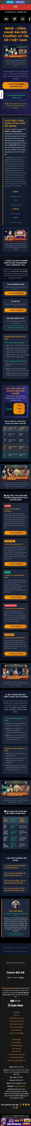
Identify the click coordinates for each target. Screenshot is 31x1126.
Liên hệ (16, 1015)
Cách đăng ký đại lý (16, 1057)
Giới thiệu (16, 1012)
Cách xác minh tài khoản (16, 1054)
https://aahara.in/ (20, 1086)
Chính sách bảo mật (16, 1021)
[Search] (28, 7)
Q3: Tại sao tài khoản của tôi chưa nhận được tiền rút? (14, 882)
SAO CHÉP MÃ (19, 408)
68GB (25, 271)
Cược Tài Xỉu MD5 (16, 533)
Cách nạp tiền (16, 1048)
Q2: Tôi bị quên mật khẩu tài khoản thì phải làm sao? (14, 874)
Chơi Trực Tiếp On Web (16, 327)
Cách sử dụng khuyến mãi (16, 1060)
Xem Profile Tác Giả (16, 934)
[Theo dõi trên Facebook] (21, 1105)
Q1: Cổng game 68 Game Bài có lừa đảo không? (14, 867)
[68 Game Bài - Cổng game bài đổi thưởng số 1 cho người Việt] (15, 7)
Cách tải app (16, 1039)
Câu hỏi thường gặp (16, 1033)
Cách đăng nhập (16, 1045)
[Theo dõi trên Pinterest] (23, 1105)
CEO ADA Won (16, 1030)
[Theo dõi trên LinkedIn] (26, 1105)
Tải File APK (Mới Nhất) (16, 293)
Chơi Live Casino (15, 597)
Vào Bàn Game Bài (15, 564)
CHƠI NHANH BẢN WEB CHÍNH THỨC (16, 96)
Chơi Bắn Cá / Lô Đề (15, 653)
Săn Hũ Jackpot (15, 626)
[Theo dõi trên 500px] (14, 1108)
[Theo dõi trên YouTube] (29, 1105)
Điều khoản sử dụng (16, 1018)
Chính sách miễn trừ (16, 1024)
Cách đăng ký (16, 1042)
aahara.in (17, 1118)
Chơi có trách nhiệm (16, 1027)
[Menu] (2, 7)
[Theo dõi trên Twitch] (17, 1108)
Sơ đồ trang (24, 1118)
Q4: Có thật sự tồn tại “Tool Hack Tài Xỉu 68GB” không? (14, 889)
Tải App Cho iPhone (16, 310)
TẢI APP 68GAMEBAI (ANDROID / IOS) (16, 85)
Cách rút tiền (16, 1051)
